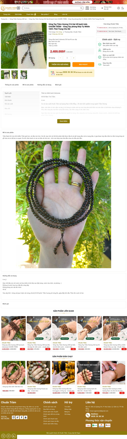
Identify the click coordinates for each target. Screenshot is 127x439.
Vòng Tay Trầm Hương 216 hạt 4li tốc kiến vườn (89, 346)
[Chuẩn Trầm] (9, 8)
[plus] (74, 58)
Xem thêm (63, 121)
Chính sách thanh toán (50, 419)
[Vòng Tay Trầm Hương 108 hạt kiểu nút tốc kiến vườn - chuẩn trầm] (64, 328)
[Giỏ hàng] (123, 8)
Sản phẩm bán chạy (62, 356)
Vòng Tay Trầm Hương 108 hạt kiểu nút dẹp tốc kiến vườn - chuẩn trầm (38, 346)
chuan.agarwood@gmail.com (99, 411)
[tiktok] (17, 417)
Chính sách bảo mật (49, 406)
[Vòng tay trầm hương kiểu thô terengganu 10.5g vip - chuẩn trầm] (38, 372)
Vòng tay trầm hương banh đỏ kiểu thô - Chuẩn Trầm (62, 390)
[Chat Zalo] (14, 436)
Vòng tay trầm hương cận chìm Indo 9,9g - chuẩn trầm (112, 390)
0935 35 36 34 (69, 72)
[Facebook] (21, 417)
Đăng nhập (67, 409)
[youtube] (25, 417)
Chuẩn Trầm (77, 32)
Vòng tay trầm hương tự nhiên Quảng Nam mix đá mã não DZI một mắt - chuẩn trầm (87, 390)
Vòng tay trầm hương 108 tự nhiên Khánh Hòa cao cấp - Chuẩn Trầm (114, 346)
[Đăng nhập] (119, 8)
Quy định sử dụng (49, 409)
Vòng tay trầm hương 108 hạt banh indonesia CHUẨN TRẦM (13, 346)
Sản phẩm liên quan (63, 311)
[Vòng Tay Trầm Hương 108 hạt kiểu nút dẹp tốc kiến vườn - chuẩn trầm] (39, 328)
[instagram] (13, 417)
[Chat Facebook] (8, 436)
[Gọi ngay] (3, 436)
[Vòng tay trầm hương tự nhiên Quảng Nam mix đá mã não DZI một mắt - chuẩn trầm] (88, 372)
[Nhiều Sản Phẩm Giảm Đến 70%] (63, 2)
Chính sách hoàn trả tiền (51, 421)
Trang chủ (4, 19)
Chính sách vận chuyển (50, 411)
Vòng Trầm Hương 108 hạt (18, 19)
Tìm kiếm (67, 406)
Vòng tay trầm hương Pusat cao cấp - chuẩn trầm (13, 390)
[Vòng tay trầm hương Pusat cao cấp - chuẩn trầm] (13, 372)
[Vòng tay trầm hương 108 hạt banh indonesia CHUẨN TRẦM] (13, 328)
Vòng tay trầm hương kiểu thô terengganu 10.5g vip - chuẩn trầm (38, 390)
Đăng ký (67, 411)
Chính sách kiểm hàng (50, 423)
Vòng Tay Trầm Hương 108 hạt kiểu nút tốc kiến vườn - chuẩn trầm (64, 346)
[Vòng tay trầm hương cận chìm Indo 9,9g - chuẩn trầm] (113, 372)
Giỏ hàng (67, 414)
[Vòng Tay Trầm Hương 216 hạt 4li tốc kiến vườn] (89, 328)
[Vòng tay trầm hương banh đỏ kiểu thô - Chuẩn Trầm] (63, 372)
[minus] (60, 58)
